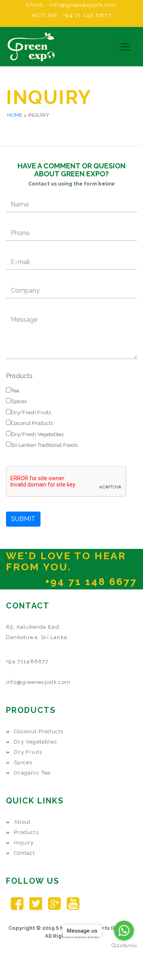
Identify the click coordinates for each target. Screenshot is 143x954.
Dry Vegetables (35, 742)
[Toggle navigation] (125, 47)
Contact (24, 853)
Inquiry (24, 843)
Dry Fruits (28, 752)
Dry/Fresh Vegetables (37, 434)
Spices (19, 401)
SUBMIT (23, 519)
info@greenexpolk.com (83, 5)
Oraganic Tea (32, 773)
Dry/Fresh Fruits (31, 412)
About (22, 822)
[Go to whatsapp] (124, 930)
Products (19, 376)
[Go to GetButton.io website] (124, 945)
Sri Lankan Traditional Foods (44, 445)
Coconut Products (32, 423)
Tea (15, 391)
